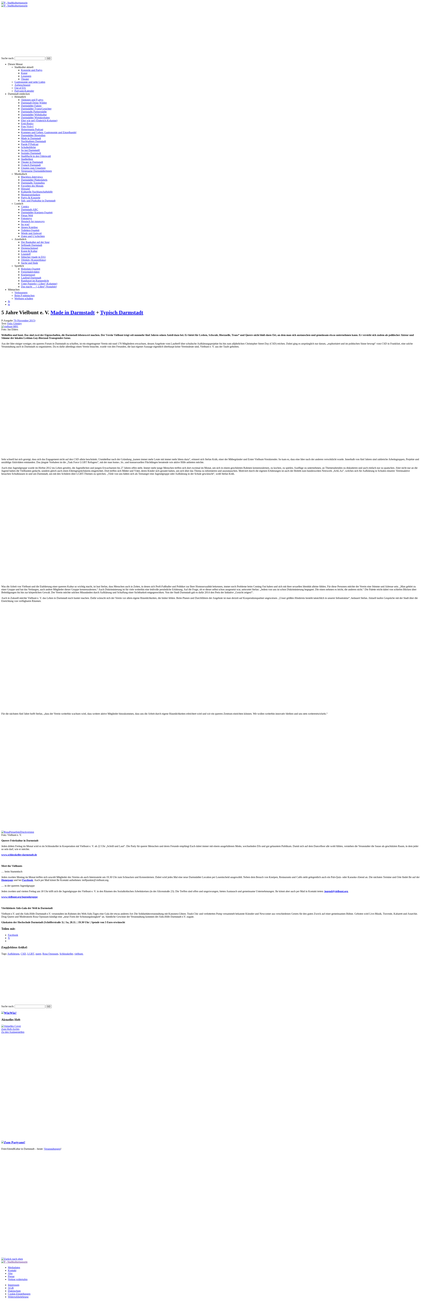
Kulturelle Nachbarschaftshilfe (37, 191)
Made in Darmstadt (31, 138)
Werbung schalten (23, 298)
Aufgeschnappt (22, 85)
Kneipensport (28, 274)
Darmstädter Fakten (31, 105)
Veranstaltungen (52, 1148)
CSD (23, 953)
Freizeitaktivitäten (30, 271)
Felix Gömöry (14, 323)
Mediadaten (14, 1267)
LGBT (30, 953)
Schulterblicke (28, 147)
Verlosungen (20, 292)
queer (38, 953)
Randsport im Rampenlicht (35, 280)
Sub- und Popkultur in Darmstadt (38, 200)
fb (9, 301)
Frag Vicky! (27, 126)
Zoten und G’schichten (33, 236)
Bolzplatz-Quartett (30, 268)
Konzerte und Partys (31, 70)
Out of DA (20, 88)
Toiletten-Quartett (30, 230)
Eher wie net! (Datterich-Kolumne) (39, 120)
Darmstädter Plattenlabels (34, 179)
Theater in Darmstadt (32, 162)
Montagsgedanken (30, 194)
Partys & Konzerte (30, 197)
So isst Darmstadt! (30, 150)
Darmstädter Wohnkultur (34, 114)
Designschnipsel (29, 248)
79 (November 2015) (24, 320)
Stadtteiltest (27, 159)
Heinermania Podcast (32, 129)
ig (9, 304)
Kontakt (12, 1270)
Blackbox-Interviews (32, 176)
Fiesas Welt (27, 215)
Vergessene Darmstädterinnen (36, 171)
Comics (25, 206)
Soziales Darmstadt (31, 153)
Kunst (24, 73)
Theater (25, 79)
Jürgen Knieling (29, 227)
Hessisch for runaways (33, 221)
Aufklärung (13, 953)
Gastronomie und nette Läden (29, 82)
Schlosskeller (66, 953)
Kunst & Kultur (29, 251)
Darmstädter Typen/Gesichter (36, 108)
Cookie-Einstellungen (19, 1293)
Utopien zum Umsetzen (33, 168)
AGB (11, 1288)
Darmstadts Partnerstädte (34, 111)
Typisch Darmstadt (31, 165)
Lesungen (26, 76)
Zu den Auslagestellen (12, 1032)
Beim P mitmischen (24, 295)
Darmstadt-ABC (29, 209)
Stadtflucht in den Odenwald (36, 156)
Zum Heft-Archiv (10, 1029)
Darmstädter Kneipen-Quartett (36, 212)
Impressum (13, 1285)
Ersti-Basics (27, 123)
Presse (11, 1276)
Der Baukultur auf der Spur (35, 242)
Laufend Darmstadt (31, 277)
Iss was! (25, 224)
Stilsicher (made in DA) (33, 257)
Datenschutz (14, 1290)
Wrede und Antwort (31, 233)
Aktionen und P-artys (32, 99)
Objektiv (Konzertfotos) (33, 260)
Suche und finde (29, 262)
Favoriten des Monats (32, 185)
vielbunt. (78, 953)
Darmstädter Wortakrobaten (35, 117)
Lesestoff (26, 254)
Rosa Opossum (50, 953)
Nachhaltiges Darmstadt (33, 141)
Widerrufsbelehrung (18, 1296)
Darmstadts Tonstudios (33, 182)
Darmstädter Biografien (33, 135)
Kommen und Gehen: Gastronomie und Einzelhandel (48, 132)
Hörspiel (25, 188)
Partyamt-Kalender (24, 90)
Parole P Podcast (29, 144)
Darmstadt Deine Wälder (34, 102)
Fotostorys (26, 218)
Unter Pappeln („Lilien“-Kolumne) (39, 283)
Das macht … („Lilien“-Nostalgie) (39, 286)
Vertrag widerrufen (17, 1279)
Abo (10, 1273)
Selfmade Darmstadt (31, 245)
